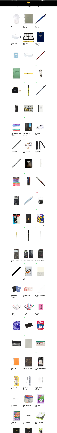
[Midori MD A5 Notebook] (40, 271)
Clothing (29, 5)
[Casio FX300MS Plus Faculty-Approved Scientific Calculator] (40, 253)
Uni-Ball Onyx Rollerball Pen (14, 151)
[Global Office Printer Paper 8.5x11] (40, 415)
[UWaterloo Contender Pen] (16, 163)
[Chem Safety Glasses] (28, 55)
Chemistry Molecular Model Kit (26, 151)
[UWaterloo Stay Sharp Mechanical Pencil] (40, 55)
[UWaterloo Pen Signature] (40, 73)
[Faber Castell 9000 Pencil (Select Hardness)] (40, 288)
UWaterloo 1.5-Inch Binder (14, 295)
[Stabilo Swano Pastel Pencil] (40, 235)
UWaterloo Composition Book (26, 133)
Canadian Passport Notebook (26, 295)
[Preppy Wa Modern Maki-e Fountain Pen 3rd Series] (40, 181)
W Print (39, 0)
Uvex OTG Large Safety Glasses (14, 43)
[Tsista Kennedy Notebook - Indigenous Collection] (28, 271)
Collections (15, 5)
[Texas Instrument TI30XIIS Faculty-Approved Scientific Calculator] (16, 200)
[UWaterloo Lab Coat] (16, 18)
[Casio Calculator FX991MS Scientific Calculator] (16, 253)
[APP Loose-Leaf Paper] (40, 399)
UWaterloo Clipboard (37, 43)
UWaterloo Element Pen (38, 25)
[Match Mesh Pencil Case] (16, 343)
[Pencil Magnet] (40, 163)
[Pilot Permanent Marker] (28, 181)
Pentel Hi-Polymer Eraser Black (26, 422)
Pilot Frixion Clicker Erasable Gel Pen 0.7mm (16, 133)
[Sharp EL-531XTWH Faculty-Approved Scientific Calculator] (28, 253)
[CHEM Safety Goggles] (40, 126)
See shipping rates (18, 0)
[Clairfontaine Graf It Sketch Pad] (40, 307)
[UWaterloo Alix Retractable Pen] (28, 73)
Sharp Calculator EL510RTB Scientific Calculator (40, 368)
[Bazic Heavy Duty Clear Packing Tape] (28, 399)
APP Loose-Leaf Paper (37, 405)
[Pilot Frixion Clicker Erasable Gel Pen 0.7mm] (16, 126)
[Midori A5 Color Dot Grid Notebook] (28, 343)
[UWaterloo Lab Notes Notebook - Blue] (16, 55)
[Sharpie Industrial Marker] (16, 399)
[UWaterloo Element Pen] (40, 18)
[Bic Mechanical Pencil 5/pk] (16, 380)
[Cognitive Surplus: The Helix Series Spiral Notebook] (28, 361)
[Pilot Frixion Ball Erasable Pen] (28, 307)
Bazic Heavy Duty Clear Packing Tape (27, 405)
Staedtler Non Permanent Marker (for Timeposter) (27, 242)
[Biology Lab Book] (16, 73)
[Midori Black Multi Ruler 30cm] (40, 145)
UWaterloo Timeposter (25, 43)
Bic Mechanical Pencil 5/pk (14, 387)
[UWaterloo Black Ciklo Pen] (16, 271)
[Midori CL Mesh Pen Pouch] (28, 325)
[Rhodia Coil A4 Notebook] (16, 361)
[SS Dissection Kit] (16, 90)
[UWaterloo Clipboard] (40, 37)
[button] (46, 2)
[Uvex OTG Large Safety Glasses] (16, 37)
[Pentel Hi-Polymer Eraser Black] (28, 415)
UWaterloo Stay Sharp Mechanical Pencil (40, 61)
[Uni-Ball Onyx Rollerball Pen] (16, 145)
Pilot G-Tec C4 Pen (13, 313)
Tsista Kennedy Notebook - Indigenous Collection (27, 278)
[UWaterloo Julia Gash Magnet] (28, 108)
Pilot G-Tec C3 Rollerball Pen (38, 387)
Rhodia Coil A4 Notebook (13, 368)
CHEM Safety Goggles (37, 133)
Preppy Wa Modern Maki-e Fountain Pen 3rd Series (40, 188)
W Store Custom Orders (43, 0)
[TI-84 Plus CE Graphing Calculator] (16, 218)
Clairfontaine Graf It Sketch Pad (38, 313)
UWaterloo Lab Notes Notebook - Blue (15, 61)
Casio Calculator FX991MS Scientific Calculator (16, 260)
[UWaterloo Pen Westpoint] (16, 108)
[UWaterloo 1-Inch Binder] (28, 163)
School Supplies (25, 5)
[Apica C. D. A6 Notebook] (40, 108)
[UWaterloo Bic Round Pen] (28, 90)
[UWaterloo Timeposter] (28, 37)
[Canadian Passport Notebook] (28, 288)
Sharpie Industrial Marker (14, 405)
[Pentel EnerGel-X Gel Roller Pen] (40, 90)
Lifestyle (33, 5)
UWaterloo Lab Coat (13, 25)
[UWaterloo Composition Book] (28, 126)
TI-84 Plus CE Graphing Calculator (15, 225)
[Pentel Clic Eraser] (28, 200)
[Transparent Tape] (40, 325)
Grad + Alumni (37, 5)
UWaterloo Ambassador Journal (26, 225)
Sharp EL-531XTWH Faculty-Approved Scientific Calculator (28, 260)
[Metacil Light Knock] (28, 380)
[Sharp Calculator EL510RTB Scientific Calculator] (40, 361)
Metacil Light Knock (25, 387)
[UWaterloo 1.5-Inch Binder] (16, 288)
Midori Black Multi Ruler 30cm (38, 151)
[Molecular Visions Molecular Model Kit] (40, 343)
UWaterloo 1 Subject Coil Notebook (27, 25)
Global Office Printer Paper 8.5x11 (39, 422)
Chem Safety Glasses (25, 61)
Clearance (41, 5)
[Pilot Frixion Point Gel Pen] (16, 181)
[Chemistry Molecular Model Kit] (28, 145)
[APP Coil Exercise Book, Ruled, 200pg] (40, 218)
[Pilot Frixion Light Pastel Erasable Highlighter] (16, 235)
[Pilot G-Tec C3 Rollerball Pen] (40, 380)
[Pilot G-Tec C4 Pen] (16, 307)
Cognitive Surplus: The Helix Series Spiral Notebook (27, 368)
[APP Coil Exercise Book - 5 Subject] (16, 325)
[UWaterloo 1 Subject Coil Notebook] (28, 18)
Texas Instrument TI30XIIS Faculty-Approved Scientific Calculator (16, 207)
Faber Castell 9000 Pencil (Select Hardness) (40, 295)
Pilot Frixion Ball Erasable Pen (26, 313)
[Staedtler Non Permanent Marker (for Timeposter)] (28, 235)
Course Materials (21, 5)
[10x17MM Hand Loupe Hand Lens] (40, 200)
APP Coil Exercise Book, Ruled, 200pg (39, 225)
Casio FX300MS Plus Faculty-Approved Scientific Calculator (39, 260)
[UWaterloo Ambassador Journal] (28, 218)
